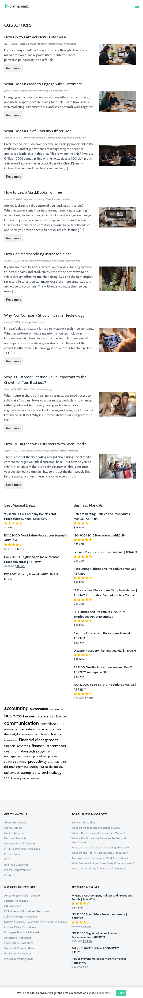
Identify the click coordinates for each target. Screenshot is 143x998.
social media (54, 767)
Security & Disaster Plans (19, 948)
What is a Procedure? (84, 822)
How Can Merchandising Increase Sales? (37, 253)
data (58, 729)
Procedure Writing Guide (18, 959)
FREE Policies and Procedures (22, 849)
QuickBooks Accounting (58, 199)
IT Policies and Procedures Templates (27, 911)
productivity (37, 761)
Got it (121, 993)
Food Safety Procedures (18, 943)
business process (35, 716)
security (33, 766)
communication (21, 723)
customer (8, 729)
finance (56, 734)
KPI (48, 751)
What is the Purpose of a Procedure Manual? (98, 833)
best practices (56, 709)
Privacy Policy (12, 854)
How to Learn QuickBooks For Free (33, 192)
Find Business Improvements (65, 260)
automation (39, 709)
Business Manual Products (19, 843)
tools (8, 778)
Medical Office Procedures (20, 927)
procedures (40, 756)
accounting (16, 708)
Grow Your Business (59, 90)
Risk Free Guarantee (16, 864)
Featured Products (15, 838)
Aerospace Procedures (17, 937)
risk (65, 761)
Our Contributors (14, 833)
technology (52, 772)
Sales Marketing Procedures (20, 916)
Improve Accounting (34, 199)
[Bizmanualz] (16, 6)
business (13, 716)
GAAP (6, 752)
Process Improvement (17, 870)
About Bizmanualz (15, 822)
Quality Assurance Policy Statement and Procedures (35, 922)
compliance (49, 724)
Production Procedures (18, 953)
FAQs (7, 859)
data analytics (12, 734)
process (53, 756)
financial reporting (17, 746)
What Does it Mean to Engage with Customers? (43, 83)
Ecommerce (27, 734)
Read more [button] (13, 68)
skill (42, 767)
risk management (16, 766)
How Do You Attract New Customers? (35, 37)
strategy (36, 773)
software (11, 772)
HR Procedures (13, 906)
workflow (35, 778)
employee (42, 734)
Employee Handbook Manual (21, 932)
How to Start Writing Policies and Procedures (98, 868)
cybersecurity (46, 729)
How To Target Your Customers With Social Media (45, 443)
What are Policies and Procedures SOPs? (96, 827)
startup (25, 773)
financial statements (49, 745)
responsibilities (55, 762)
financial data (10, 740)
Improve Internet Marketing (62, 43)
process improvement (15, 762)
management (13, 756)
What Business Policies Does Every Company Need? (103, 863)
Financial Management (38, 739)
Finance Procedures (16, 900)
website (25, 778)
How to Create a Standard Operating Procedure (100, 847)
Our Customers (13, 827)
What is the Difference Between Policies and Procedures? (99, 840)
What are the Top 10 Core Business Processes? (100, 852)
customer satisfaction (25, 729)
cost (62, 724)
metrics (28, 756)
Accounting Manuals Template (22, 895)
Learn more (104, 993)
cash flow (55, 716)
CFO (65, 717)
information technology (28, 751)
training (17, 778)
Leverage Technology (33, 322)
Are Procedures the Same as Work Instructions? (100, 858)
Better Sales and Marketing (33, 43)
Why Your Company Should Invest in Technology (44, 315)
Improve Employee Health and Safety (66, 137)
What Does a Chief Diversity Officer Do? (37, 130)
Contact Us (11, 875)
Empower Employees (35, 137)
